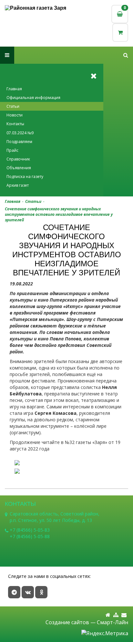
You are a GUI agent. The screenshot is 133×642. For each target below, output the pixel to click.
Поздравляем (19, 141)
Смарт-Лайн (112, 622)
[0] (120, 32)
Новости (14, 115)
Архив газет (17, 185)
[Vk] (28, 592)
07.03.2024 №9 (20, 133)
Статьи (12, 106)
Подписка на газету (24, 176)
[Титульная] (108, 615)
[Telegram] (14, 592)
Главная (14, 89)
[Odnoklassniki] (41, 592)
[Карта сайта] (115, 615)
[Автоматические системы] (35, 8)
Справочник (18, 159)
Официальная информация (33, 97)
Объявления (18, 168)
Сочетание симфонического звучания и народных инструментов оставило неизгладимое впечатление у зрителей (59, 214)
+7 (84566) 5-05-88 (30, 536)
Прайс (12, 150)
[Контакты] (124, 615)
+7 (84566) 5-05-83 (30, 530)
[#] (125, 55)
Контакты (15, 124)
